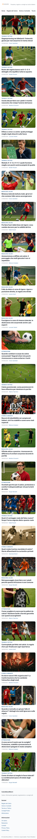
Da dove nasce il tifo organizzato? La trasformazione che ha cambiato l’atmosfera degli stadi (16, 678)
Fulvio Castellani (13, 43)
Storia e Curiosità (24, 11)
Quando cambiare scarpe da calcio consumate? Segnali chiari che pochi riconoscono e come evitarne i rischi (16, 356)
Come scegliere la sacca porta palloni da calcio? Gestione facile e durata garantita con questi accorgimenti (18, 613)
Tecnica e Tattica (7, 36)
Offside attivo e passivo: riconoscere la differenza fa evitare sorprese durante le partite (17, 453)
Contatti (4, 825)
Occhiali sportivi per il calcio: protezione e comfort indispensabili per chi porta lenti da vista (18, 487)
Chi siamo (4, 820)
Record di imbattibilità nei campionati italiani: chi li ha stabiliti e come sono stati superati (18, 420)
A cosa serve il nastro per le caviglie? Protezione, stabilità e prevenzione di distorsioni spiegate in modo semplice (17, 744)
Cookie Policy (5, 830)
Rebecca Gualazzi (13, 263)
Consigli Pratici (6, 810)
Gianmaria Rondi (13, 554)
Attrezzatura (6, 351)
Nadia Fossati (12, 229)
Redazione (4, 823)
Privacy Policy (5, 828)
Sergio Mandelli (13, 491)
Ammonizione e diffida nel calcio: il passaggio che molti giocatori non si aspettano (16, 258)
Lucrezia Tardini (13, 136)
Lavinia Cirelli (12, 294)
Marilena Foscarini (14, 105)
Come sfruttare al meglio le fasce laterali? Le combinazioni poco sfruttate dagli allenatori (18, 778)
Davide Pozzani (13, 74)
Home (3, 11)
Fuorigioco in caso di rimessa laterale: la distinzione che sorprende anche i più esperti (17, 322)
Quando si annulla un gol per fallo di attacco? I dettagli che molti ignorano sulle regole (18, 711)
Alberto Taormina (13, 391)
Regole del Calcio (12, 11)
